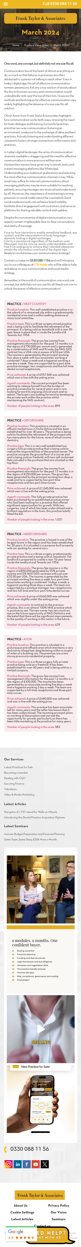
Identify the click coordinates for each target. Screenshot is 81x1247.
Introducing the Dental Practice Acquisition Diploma (34, 817)
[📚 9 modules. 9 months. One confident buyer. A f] (41, 959)
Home (15, 45)
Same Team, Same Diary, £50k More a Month (30, 839)
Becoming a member (16, 772)
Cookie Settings (22, 1212)
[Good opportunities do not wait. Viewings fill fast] (41, 1099)
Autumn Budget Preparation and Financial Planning (34, 834)
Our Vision (59, 1212)
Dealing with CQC (15, 778)
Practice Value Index (36, 45)
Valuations (10, 789)
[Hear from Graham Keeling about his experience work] (41, 889)
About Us (21, 1205)
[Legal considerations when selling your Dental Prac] (41, 1029)
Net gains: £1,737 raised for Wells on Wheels (30, 812)
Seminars (59, 1219)
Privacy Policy (58, 1205)
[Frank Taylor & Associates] (40, 18)
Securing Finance (14, 783)
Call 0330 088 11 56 (60, 4)
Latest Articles (22, 1219)
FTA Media (40, 264)
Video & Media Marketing (19, 794)
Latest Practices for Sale (18, 767)
